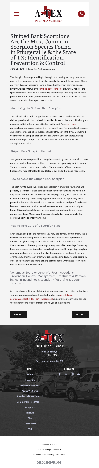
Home (30, 374)
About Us (30, 380)
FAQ (30, 429)
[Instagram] (72, 374)
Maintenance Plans (30, 385)
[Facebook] (59, 374)
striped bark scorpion (50, 88)
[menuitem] (37, 454)
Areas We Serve (30, 390)
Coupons (30, 407)
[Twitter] (65, 374)
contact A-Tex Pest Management (36, 298)
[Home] (48, 14)
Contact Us (30, 423)
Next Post (80, 314)
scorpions (71, 124)
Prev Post (18, 314)
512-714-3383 (49, 354)
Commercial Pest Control (29, 401)
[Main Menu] (16, 14)
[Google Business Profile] (78, 374)
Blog (30, 418)
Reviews (30, 412)
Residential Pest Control (30, 396)
